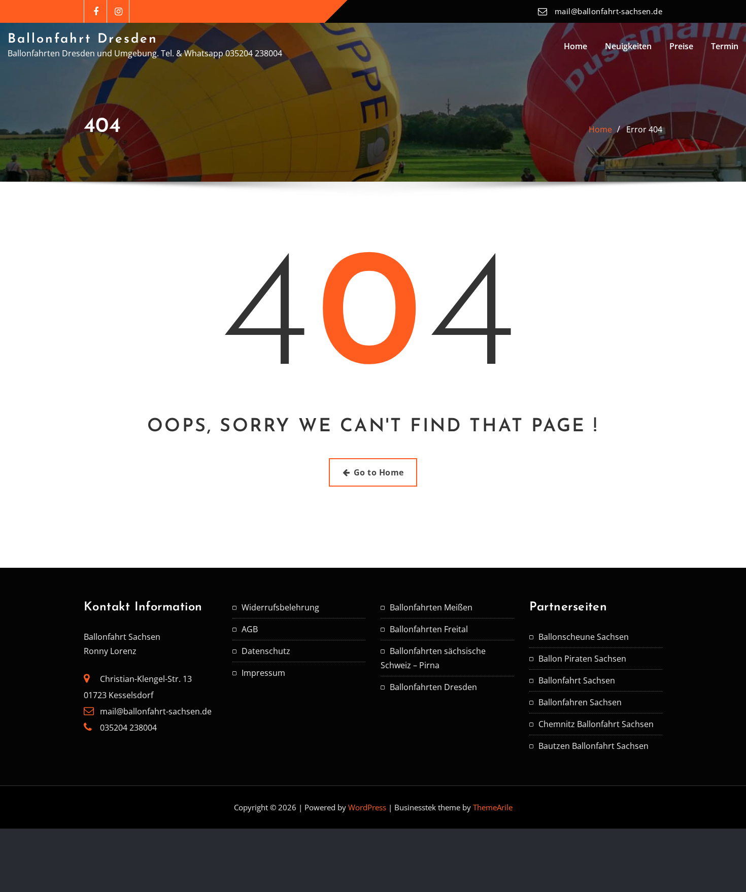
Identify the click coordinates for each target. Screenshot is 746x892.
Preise (681, 46)
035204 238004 (128, 727)
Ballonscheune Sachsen (583, 636)
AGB (250, 629)
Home (575, 46)
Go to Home (379, 472)
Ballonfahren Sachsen (580, 702)
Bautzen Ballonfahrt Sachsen (593, 745)
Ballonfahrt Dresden (83, 39)
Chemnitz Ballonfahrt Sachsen (596, 724)
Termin (724, 46)
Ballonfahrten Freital (429, 629)
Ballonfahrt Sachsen (576, 680)
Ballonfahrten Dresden (433, 687)
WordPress (367, 807)
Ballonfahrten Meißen (431, 607)
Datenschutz (266, 651)
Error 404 (644, 129)
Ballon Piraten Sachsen (582, 658)
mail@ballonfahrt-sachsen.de (608, 11)
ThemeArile (493, 807)
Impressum (263, 672)
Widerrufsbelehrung (280, 607)
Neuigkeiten (628, 46)
